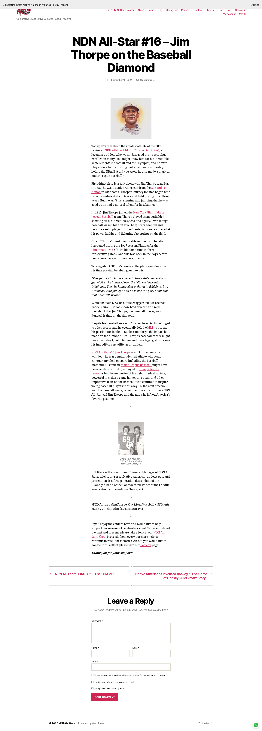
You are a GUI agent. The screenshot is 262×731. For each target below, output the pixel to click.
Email (135, 648)
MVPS (242, 14)
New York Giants (144, 212)
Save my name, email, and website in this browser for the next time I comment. (130, 675)
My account (229, 14)
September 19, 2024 (121, 80)
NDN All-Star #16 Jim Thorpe (110, 352)
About (140, 10)
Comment (97, 621)
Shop (209, 10)
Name (95, 648)
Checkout (240, 10)
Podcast (185, 10)
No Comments (147, 80)
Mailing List (172, 10)
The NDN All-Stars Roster (120, 10)
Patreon (145, 545)
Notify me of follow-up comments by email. (114, 682)
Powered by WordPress (91, 723)
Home (151, 10)
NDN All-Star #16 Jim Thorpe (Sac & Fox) (132, 150)
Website (95, 661)
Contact (198, 10)
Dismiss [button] (255, 4)
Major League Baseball (136, 365)
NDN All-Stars (67, 723)
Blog (160, 10)
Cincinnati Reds (102, 250)
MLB (150, 328)
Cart (229, 10)
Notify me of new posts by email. (110, 688)
